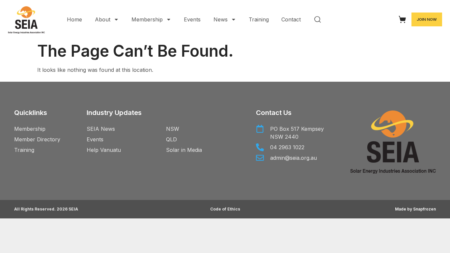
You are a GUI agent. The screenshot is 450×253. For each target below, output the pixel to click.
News (220, 19)
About (102, 19)
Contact (291, 19)
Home (74, 19)
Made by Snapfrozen (415, 209)
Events (192, 19)
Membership (147, 19)
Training (259, 19)
